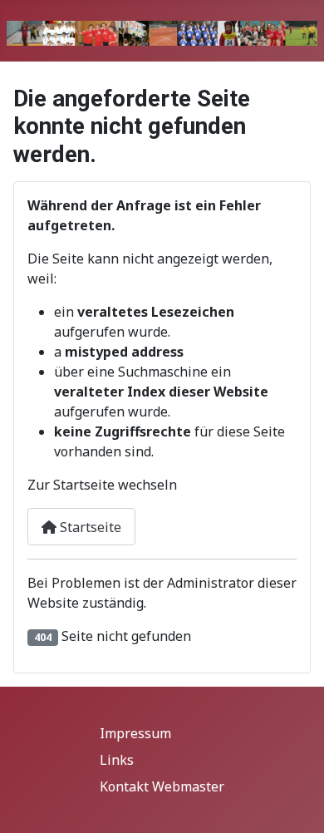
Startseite (88, 527)
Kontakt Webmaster (162, 786)
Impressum (135, 733)
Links (117, 760)
